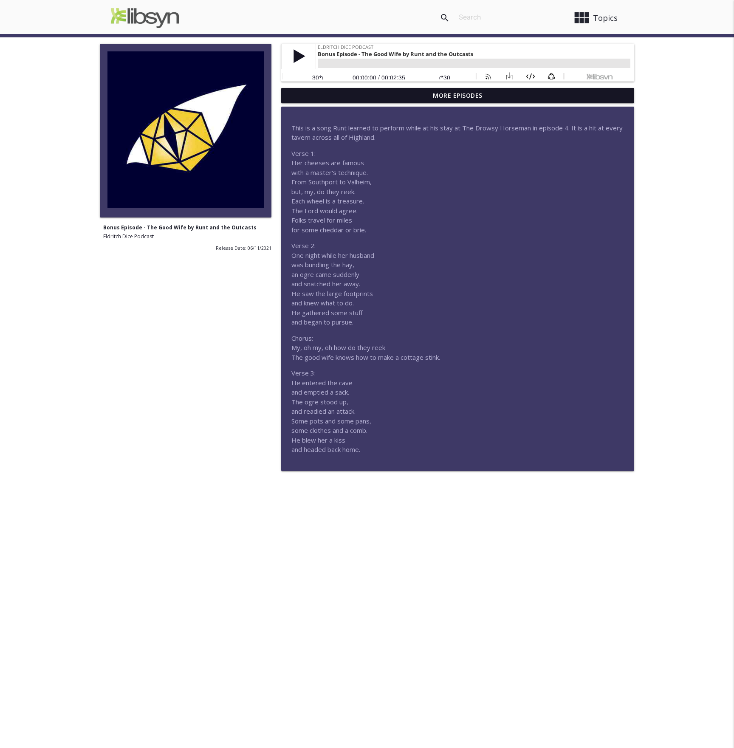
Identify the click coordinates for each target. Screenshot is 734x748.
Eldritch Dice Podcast (128, 236)
